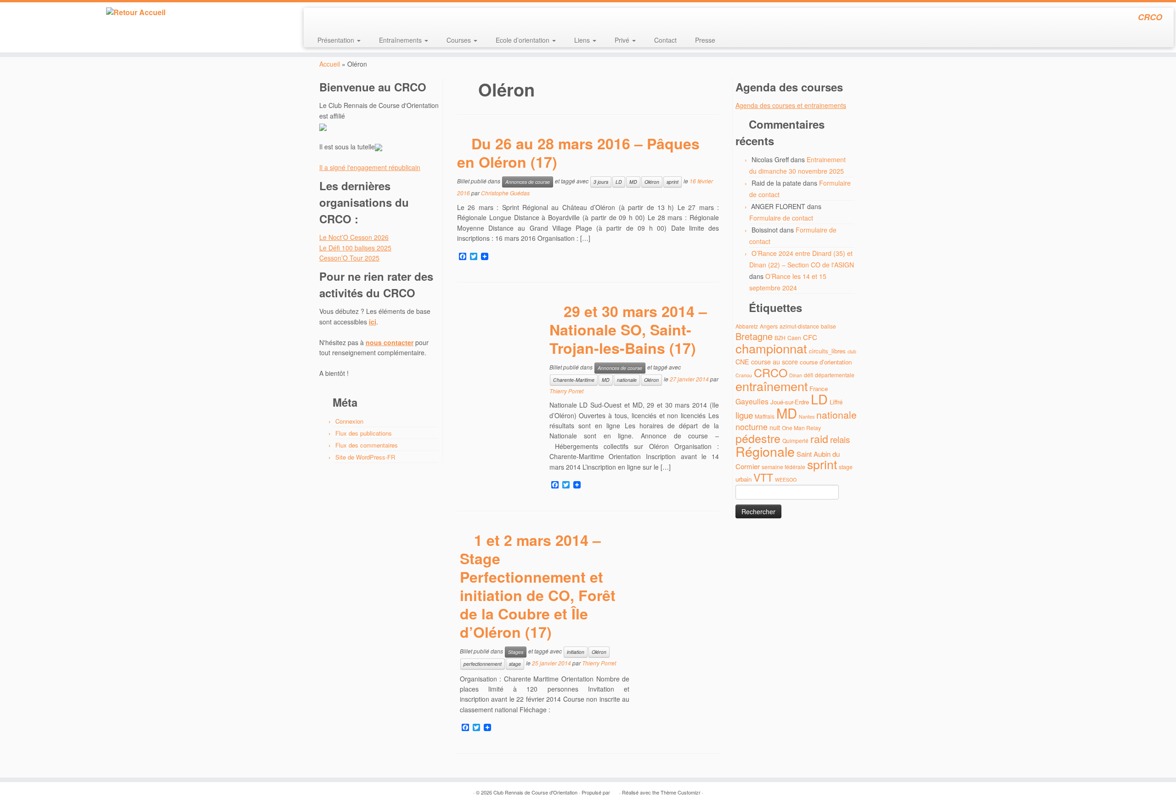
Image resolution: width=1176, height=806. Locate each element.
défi (808, 375)
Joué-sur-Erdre (789, 401)
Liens (583, 40)
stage (515, 663)
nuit (774, 427)
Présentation (336, 40)
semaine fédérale (783, 467)
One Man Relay (801, 427)
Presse (705, 40)
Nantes (806, 416)
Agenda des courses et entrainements (790, 105)
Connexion (349, 421)
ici (372, 321)
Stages (515, 651)
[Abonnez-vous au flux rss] (317, 18)
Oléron (652, 181)
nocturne (751, 426)
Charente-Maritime (573, 379)
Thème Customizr (681, 792)
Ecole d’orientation (523, 40)
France (818, 388)
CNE (742, 361)
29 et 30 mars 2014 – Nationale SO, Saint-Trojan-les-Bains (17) (628, 329)
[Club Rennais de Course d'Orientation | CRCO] (135, 12)
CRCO (770, 372)
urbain (743, 479)
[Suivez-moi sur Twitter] (329, 18)
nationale (627, 379)
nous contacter (389, 342)
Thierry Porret (566, 391)
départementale (834, 375)
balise (828, 326)
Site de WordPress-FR (365, 457)
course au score (774, 361)
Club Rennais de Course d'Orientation (535, 792)
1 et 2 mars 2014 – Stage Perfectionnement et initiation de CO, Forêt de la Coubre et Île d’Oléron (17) (538, 585)
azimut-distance (799, 326)
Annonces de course (527, 181)
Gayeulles (752, 401)
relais (840, 439)
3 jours (601, 181)
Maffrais (765, 416)
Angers (769, 326)
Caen (794, 337)
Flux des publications (363, 433)
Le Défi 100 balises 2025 (355, 247)
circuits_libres (827, 350)
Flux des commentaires (366, 445)
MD (633, 181)
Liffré (836, 401)
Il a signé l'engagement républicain (369, 167)
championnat (771, 348)
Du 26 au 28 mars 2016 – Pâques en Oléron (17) (578, 152)
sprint (672, 181)
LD (619, 181)
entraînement (771, 386)
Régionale (765, 451)
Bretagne (754, 336)
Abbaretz (746, 326)
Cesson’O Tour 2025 (349, 257)
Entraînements (401, 40)
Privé (623, 40)
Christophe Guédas (505, 193)
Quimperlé (795, 440)
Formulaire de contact (781, 217)
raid (819, 438)
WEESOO (786, 479)
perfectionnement (483, 663)
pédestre (757, 438)
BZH (780, 337)
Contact (665, 40)
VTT (763, 477)
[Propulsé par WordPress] (614, 790)
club (852, 351)
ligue (744, 415)
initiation (575, 651)
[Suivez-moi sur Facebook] (341, 18)
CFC (810, 337)
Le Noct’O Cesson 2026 (354, 237)
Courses (460, 40)
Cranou (743, 375)
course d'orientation (826, 362)
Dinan (795, 375)
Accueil (329, 63)
